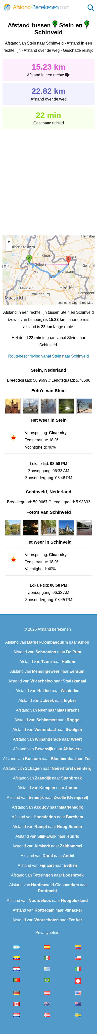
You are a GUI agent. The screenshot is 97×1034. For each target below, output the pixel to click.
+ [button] (8, 241)
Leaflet (62, 302)
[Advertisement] (48, 178)
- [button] (8, 248)
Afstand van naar (47, 642)
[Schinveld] (13, 535)
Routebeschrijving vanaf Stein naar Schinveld (48, 356)
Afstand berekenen (54, 629)
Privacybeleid (47, 933)
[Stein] (13, 414)
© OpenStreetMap (81, 302)
